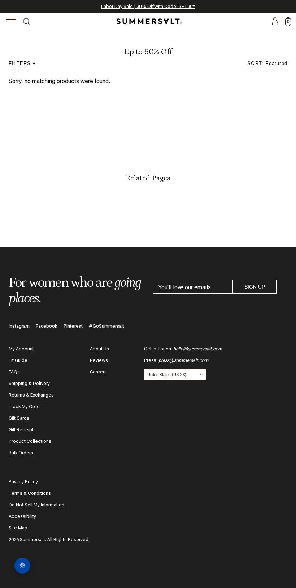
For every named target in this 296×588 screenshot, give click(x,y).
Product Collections (30, 441)
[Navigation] (11, 22)
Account (275, 21)
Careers (98, 372)
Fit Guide (18, 360)
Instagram (19, 326)
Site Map (18, 528)
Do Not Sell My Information (36, 504)
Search (26, 22)
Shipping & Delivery (29, 383)
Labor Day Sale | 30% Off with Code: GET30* (148, 6)
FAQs (14, 372)
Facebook (46, 326)
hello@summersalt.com (197, 348)
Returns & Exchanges (31, 395)
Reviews (99, 360)
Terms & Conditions (30, 493)
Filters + (22, 63)
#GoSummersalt (106, 326)
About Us (99, 348)
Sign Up (254, 287)
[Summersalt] (148, 21)
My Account (21, 348)
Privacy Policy (23, 481)
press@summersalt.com (183, 360)
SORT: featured (267, 63)
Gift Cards (19, 418)
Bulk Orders (21, 452)
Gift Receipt (21, 429)
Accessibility (22, 516)
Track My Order (25, 406)
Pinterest (73, 326)
